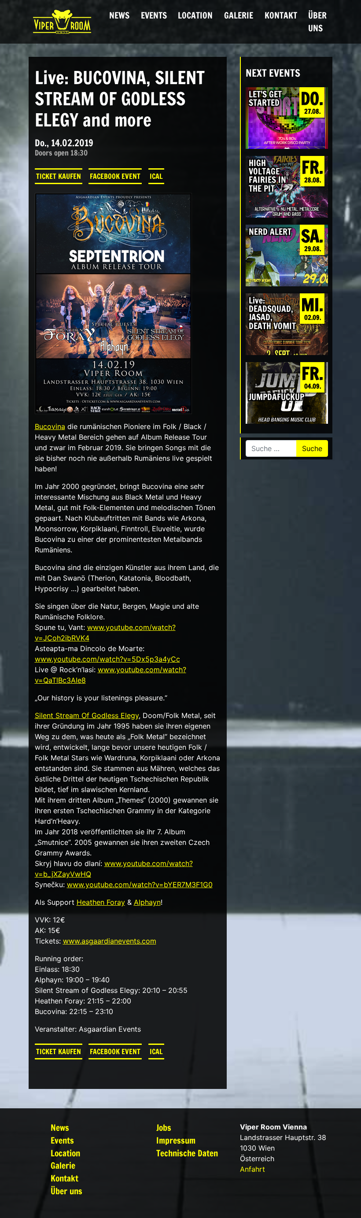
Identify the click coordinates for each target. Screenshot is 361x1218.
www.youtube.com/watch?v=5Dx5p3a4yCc (107, 659)
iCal (156, 176)
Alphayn (147, 902)
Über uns (317, 21)
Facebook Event (115, 176)
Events (154, 15)
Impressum (175, 1140)
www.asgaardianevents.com (109, 941)
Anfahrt (252, 1169)
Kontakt (281, 15)
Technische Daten (187, 1153)
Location (195, 15)
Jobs (163, 1127)
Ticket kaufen (58, 176)
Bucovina (50, 426)
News (119, 15)
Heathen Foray (101, 902)
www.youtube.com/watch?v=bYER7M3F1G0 (140, 884)
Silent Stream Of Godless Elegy (87, 715)
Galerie (238, 15)
